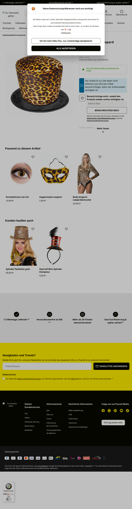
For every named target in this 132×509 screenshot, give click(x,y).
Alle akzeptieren (66, 48)
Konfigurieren (66, 33)
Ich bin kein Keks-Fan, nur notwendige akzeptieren (66, 40)
